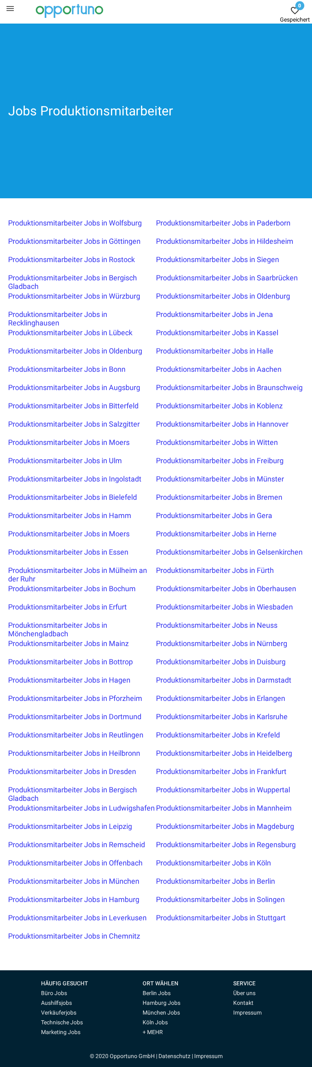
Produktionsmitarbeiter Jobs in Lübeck (70, 332)
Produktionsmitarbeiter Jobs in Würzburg (74, 296)
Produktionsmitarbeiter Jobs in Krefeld (218, 735)
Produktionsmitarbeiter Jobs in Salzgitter (74, 424)
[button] (71, 983)
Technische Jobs (62, 1022)
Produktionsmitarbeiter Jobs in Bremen (219, 497)
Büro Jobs (54, 993)
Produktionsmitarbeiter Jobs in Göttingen (74, 241)
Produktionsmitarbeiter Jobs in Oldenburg (223, 296)
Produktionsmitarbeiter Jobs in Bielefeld (72, 497)
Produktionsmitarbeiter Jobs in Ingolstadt (74, 479)
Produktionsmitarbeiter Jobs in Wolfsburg (75, 223)
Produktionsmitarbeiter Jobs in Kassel (217, 332)
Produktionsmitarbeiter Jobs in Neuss (216, 625)
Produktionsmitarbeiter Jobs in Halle (214, 351)
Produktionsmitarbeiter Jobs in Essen (68, 552)
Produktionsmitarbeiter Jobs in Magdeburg (225, 826)
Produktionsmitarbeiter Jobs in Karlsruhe (222, 716)
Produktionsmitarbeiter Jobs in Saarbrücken (227, 277)
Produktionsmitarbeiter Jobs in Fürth (215, 570)
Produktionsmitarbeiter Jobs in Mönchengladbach (57, 629)
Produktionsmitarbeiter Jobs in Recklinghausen (57, 318)
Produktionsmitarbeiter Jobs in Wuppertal (223, 789)
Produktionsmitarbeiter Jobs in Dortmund (74, 716)
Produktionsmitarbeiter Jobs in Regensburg (226, 844)
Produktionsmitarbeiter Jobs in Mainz (68, 643)
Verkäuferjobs (58, 1012)
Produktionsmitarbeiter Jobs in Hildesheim (224, 241)
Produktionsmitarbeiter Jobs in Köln (213, 863)
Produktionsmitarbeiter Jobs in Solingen (220, 899)
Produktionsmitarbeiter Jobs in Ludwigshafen (81, 808)
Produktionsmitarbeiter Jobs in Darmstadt (223, 680)
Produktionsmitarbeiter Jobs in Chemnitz (74, 936)
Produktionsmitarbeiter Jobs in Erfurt (67, 607)
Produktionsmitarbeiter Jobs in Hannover (222, 424)
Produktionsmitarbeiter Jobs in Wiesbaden (224, 607)
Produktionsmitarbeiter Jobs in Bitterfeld (73, 405)
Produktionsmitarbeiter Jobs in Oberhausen (226, 588)
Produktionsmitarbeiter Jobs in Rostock (71, 259)
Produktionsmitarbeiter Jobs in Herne (216, 533)
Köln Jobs (155, 1022)
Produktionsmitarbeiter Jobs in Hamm (69, 515)
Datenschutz (174, 1056)
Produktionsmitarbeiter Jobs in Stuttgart (221, 917)
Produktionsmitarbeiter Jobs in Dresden (72, 771)
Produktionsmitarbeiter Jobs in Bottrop (70, 661)
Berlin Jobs (157, 993)
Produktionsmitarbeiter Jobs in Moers (69, 442)
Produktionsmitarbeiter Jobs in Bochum (72, 588)
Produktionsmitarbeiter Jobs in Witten (217, 442)
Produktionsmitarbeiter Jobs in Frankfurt (221, 771)
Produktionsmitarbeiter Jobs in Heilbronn (74, 753)
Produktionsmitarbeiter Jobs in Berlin (215, 881)
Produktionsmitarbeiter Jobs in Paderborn (223, 223)
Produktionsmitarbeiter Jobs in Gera (214, 515)
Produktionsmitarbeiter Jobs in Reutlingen (75, 735)
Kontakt (243, 1003)
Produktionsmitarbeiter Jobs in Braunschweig (229, 387)
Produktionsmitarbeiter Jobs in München (73, 881)
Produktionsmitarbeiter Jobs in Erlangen (220, 698)
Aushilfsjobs (56, 1003)
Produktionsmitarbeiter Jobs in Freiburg (220, 460)
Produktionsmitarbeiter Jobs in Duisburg (221, 661)
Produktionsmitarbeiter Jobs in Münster (220, 479)
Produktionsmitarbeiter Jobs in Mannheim (224, 808)
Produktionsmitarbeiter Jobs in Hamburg (73, 899)
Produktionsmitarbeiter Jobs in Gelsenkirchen (229, 552)
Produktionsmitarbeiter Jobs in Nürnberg (221, 643)
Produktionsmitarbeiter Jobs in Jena (214, 314)
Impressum (247, 1012)
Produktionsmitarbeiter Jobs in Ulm (65, 460)
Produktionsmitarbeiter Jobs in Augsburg (74, 387)
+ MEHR (153, 1032)
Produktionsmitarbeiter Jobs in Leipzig (70, 826)
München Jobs (161, 1012)
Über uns (244, 993)
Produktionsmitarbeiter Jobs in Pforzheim (75, 698)
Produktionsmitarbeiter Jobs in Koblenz (219, 405)
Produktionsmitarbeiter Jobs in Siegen (217, 259)
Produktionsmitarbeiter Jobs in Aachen (219, 369)
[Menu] (10, 8)
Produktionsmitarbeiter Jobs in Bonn (67, 369)
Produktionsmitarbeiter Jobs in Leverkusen (77, 917)
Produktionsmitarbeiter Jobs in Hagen (69, 680)
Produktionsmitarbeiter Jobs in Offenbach (75, 863)
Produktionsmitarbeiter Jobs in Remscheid (76, 844)
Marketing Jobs (60, 1032)
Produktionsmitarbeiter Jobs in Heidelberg (224, 753)
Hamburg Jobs (161, 1003)
